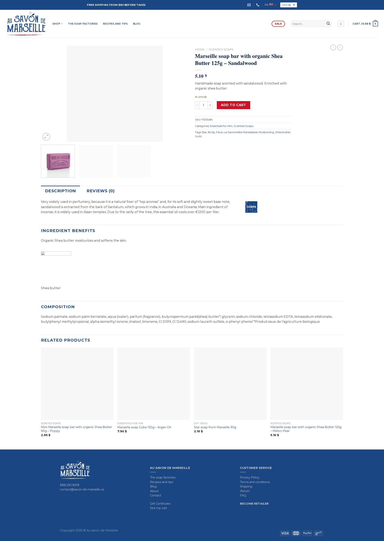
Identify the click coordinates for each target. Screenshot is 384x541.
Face (219, 132)
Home (200, 49)
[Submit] (328, 23)
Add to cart (233, 105)
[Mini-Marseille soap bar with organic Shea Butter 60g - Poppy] (77, 384)
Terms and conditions (255, 482)
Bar (204, 132)
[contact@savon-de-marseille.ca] (249, 5)
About (154, 491)
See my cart (158, 508)
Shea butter (282, 132)
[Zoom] (46, 137)
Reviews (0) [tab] (101, 190)
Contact (155, 495)
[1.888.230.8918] (258, 5)
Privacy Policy (249, 477)
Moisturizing (266, 132)
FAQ (243, 495)
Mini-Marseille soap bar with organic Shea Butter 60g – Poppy (76, 429)
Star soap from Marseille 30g (215, 427)
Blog (137, 23)
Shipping (246, 486)
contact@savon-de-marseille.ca (82, 489)
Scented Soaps (221, 49)
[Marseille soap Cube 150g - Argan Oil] (153, 384)
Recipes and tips (115, 23)
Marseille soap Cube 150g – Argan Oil (144, 427)
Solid (198, 136)
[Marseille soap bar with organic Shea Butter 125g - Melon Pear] (306, 384)
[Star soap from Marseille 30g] (230, 384)
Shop (56, 23)
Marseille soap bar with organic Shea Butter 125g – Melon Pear (305, 429)
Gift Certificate (160, 503)
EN (266, 4)
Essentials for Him (221, 126)
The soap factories (83, 23)
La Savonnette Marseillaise (240, 132)
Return (245, 491)
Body (211, 132)
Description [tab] (60, 190)
